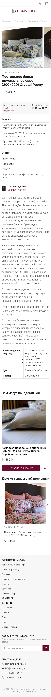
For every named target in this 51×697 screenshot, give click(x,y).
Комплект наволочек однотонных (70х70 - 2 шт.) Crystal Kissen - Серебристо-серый (24, 450)
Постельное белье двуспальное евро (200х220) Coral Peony (23, 534)
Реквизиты (7, 608)
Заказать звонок (13, 677)
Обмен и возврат (10, 593)
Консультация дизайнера (14, 565)
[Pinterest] (3, 603)
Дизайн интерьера (10, 627)
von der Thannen (17, 189)
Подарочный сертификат (13, 579)
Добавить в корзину (21, 467)
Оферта (5, 612)
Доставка (6, 589)
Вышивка (6, 574)
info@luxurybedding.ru (15, 668)
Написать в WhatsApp (15, 664)
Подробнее (8, 111)
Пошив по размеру (10, 569)
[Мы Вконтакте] (7, 603)
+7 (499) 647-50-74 (13, 673)
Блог (4, 622)
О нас (4, 617)
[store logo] (25, 11)
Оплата (5, 584)
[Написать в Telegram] (11, 603)
